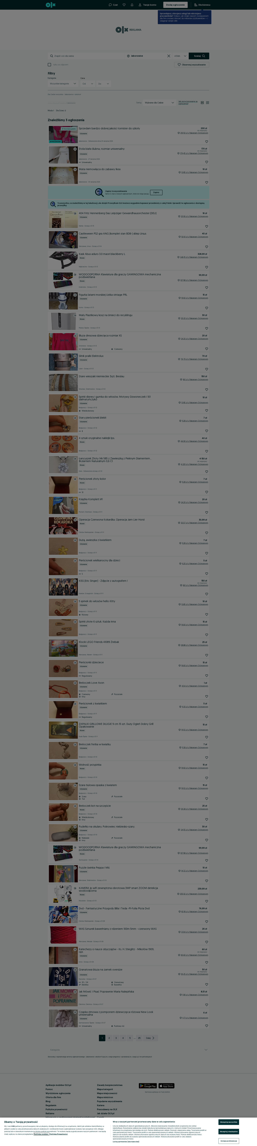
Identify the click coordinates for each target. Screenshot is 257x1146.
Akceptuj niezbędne (229, 1131)
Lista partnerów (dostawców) (126, 1141)
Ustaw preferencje (229, 1141)
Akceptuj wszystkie (228, 1122)
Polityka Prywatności (59, 1134)
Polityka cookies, (41, 1134)
